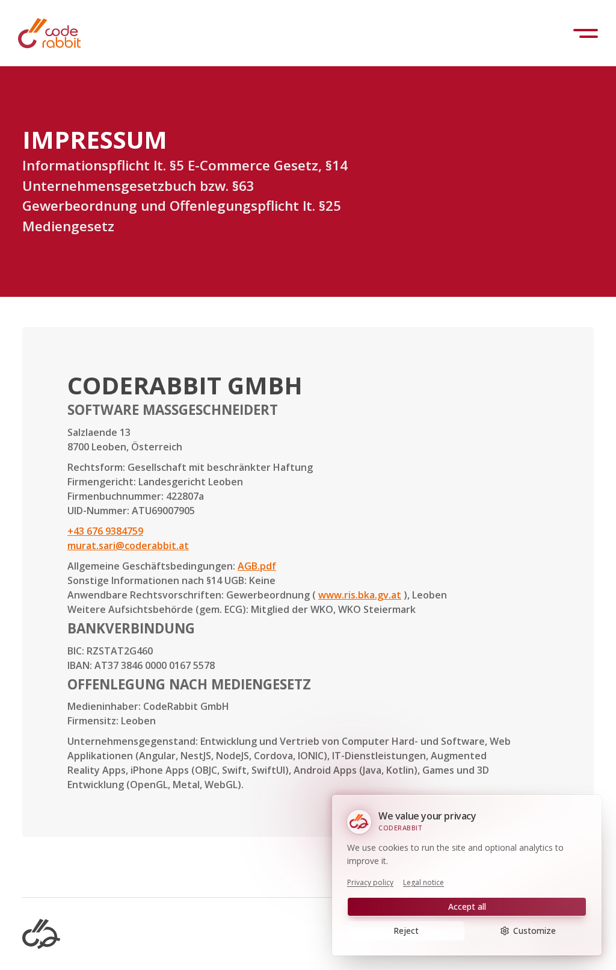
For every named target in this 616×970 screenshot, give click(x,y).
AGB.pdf (257, 566)
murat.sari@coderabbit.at (128, 545)
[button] (585, 33)
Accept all (467, 906)
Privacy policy (370, 883)
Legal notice (423, 883)
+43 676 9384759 (105, 531)
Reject (406, 930)
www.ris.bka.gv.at (359, 595)
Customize (534, 930)
